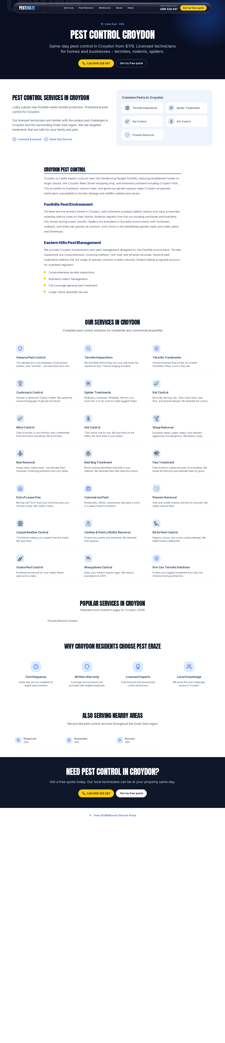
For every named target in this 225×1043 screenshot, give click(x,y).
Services (69, 8)
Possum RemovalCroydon (63, 620)
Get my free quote (193, 7)
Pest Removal (86, 8)
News (131, 8)
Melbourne (105, 8)
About (119, 8)
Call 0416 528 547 (98, 63)
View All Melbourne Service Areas (115, 815)
